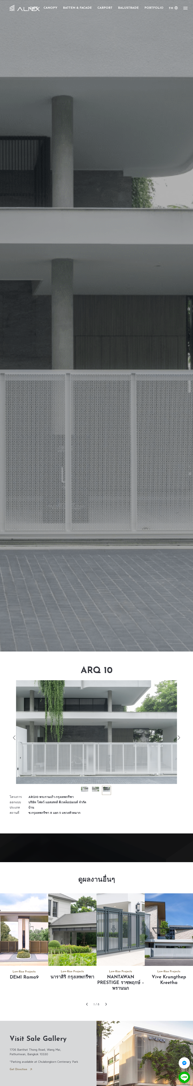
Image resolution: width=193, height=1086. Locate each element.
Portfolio (153, 7)
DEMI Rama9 (24, 977)
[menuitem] (173, 8)
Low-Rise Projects (24, 971)
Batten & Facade (77, 7)
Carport (104, 7)
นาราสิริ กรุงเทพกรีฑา (72, 977)
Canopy (50, 7)
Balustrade (128, 7)
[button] (179, 738)
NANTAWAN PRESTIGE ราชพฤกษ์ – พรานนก (120, 983)
